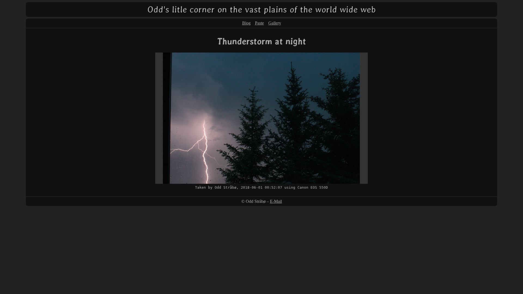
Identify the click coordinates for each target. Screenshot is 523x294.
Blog (246, 23)
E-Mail (276, 201)
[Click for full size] (261, 182)
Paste (259, 23)
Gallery (274, 23)
